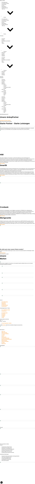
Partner (5, 17)
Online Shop (4, 91)
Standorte (3, 55)
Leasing (3, 53)
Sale (4, 112)
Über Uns (3, 25)
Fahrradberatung (4, 2)
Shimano (5, 51)
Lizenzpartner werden (5, 3)
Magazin (3, 54)
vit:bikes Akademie (5, 7)
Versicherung (4, 4)
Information (3, 101)
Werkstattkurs (4, 6)
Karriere (3, 5)
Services (5, 102)
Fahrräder (3, 38)
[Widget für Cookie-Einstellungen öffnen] (1, 482)
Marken (3, 43)
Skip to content (2, 0)
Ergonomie (3, 52)
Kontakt (5, 88)
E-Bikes (3, 39)
